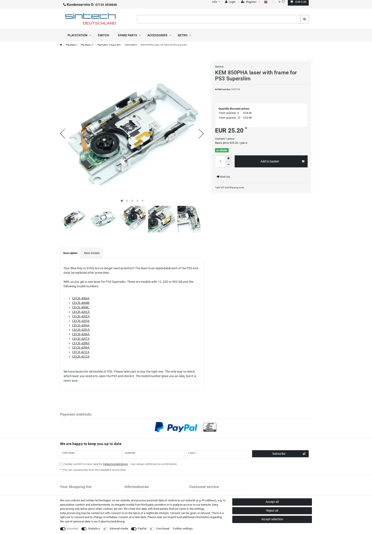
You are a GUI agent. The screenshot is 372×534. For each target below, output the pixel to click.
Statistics (94, 528)
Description (70, 253)
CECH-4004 (130, 44)
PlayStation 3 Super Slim (109, 44)
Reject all (272, 510)
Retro (183, 35)
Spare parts (128, 35)
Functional (162, 528)
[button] (215, 1)
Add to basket (269, 161)
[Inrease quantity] (228, 158)
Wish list (224, 176)
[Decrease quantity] (228, 164)
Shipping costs (236, 187)
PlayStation (78, 35)
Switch (103, 35)
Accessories (157, 35)
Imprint (171, 517)
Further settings (183, 528)
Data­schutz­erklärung (111, 521)
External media (119, 528)
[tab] (70, 253)
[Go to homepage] (61, 44)
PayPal (142, 528)
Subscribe (278, 453)
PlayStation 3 (87, 44)
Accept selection (272, 519)
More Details (92, 253)
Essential (72, 528)
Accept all (272, 501)
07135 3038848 (92, 4)
